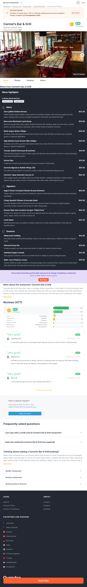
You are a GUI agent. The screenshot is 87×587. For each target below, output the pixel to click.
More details (76, 13)
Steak (20, 27)
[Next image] (82, 55)
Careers (47, 505)
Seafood (14, 27)
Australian (6, 27)
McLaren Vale (17, 6)
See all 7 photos (78, 74)
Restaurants (7, 6)
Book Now (43, 280)
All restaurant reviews (43, 390)
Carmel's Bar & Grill (39, 6)
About (42, 80)
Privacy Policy (9, 505)
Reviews (30, 80)
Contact (47, 502)
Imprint (6, 502)
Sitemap (47, 509)
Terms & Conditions (11, 509)
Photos (17, 80)
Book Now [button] (43, 580)
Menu (5, 80)
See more (7, 297)
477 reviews (79, 26)
